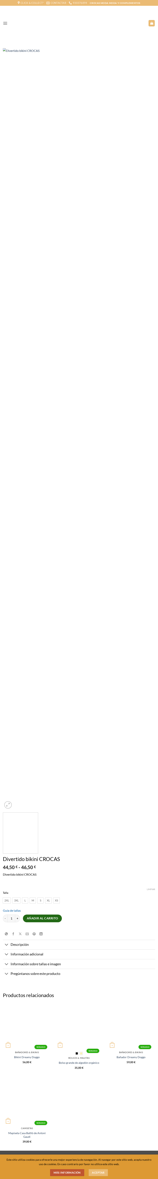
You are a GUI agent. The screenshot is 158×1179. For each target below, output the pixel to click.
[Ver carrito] (152, 23)
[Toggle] (6, 945)
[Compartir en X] (20, 934)
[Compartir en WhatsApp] (6, 934)
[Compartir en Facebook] (13, 934)
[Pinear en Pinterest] (34, 934)
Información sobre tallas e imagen (36, 964)
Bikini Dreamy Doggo (27, 1057)
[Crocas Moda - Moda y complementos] (78, 23)
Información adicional (27, 954)
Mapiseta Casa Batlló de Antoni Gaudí (27, 1134)
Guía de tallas (12, 910)
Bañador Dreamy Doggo (131, 1057)
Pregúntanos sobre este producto (35, 974)
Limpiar (151, 889)
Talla (5, 893)
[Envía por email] (27, 934)
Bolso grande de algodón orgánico (79, 1062)
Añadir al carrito (42, 918)
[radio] (7, 900)
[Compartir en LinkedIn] (41, 934)
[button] (5, 23)
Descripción (20, 945)
